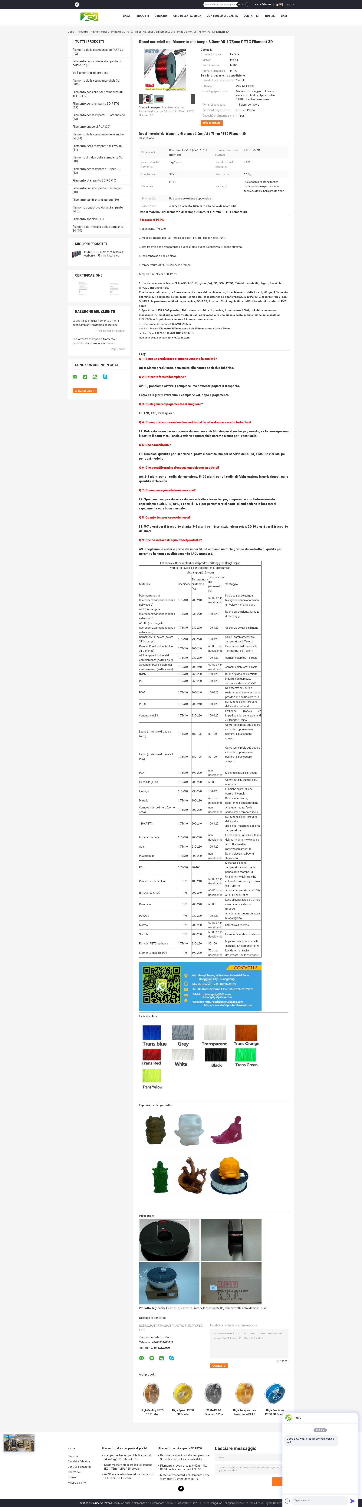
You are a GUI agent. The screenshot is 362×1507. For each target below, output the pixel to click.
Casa (126, 15)
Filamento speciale (85, 219)
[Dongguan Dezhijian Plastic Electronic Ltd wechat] (97, 377)
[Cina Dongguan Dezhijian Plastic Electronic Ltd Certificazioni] (83, 289)
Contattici (251, 15)
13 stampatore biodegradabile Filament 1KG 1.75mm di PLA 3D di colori (128, 1466)
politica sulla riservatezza (95, 1503)
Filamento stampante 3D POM (93, 180)
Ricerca (242, 4)
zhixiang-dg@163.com (200, 572)
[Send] (353, 1501)
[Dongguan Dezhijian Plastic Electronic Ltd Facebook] (77, 4)
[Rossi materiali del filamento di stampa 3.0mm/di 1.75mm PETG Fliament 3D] (165, 70)
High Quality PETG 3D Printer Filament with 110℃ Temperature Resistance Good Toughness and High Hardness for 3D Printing (152, 1412)
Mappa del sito (77, 1482)
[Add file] (287, 1501)
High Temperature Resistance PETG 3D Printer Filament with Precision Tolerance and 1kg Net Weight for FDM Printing (244, 1412)
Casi (284, 15)
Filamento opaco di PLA (88, 126)
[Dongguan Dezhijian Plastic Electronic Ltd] (90, 16)
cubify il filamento (168, 1308)
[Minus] (352, 1418)
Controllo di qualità (222, 15)
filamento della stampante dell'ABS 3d (98, 50)
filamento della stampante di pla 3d (96, 80)
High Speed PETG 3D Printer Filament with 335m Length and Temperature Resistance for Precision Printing (183, 1412)
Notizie (270, 15)
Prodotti (142, 15)
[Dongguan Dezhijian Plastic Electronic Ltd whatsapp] (87, 377)
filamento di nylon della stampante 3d (98, 157)
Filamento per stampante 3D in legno (97, 188)
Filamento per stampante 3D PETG (112, 31)
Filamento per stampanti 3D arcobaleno (99, 115)
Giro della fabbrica (187, 15)
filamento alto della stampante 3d (245, 1308)
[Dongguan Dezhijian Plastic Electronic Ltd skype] (107, 377)
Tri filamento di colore (87, 73)
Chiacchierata (211, 122)
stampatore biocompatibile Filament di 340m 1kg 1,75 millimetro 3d (127, 1457)
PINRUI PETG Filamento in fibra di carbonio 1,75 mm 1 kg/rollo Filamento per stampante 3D (103, 255)
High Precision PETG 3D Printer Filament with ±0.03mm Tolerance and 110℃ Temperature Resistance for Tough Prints (275, 1412)
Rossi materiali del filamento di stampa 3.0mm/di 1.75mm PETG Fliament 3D (166, 111)
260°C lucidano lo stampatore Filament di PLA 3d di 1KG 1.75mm (129, 1476)
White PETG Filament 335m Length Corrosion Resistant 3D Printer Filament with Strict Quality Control (213, 1412)
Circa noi (161, 15)
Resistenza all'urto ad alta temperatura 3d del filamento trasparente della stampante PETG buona (184, 1458)
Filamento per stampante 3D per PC (96, 169)
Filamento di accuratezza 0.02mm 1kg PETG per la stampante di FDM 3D (183, 1467)
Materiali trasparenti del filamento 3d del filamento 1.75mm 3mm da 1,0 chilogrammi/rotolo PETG (185, 1477)
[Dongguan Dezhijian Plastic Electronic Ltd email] (77, 377)
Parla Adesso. (263, 4)
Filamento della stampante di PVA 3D (97, 146)
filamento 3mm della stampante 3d (201, 1308)
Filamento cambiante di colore (93, 200)
